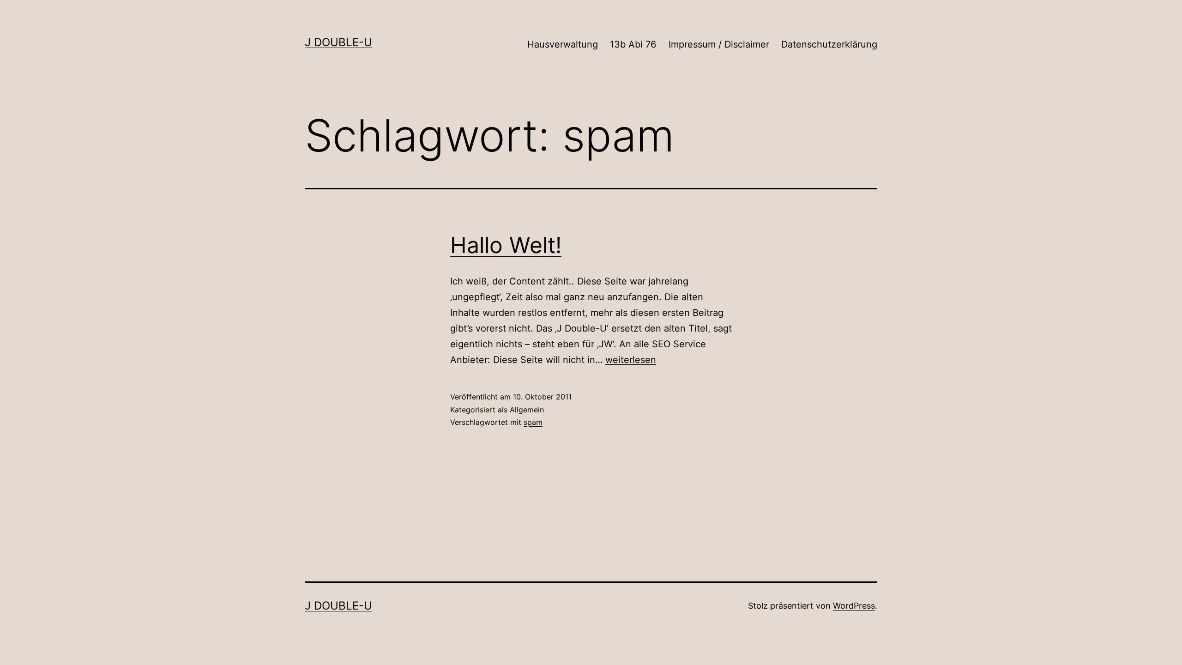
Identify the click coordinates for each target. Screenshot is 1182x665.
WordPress (854, 606)
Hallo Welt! (505, 245)
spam (533, 422)
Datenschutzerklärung (829, 44)
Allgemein (527, 409)
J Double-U (338, 42)
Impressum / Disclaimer (719, 44)
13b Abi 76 (633, 44)
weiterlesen (630, 359)
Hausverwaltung (562, 44)
